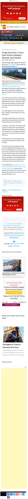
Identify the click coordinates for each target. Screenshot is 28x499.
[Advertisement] (14, 428)
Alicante (4, 94)
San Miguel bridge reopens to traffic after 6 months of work (12, 183)
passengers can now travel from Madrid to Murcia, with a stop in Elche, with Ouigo (14, 166)
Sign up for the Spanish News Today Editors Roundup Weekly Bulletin (13, 225)
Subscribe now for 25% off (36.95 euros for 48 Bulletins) (14, 235)
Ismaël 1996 (9, 190)
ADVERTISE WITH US (16, 22)
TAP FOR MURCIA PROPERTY (14, 43)
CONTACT (9, 22)
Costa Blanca (12, 64)
